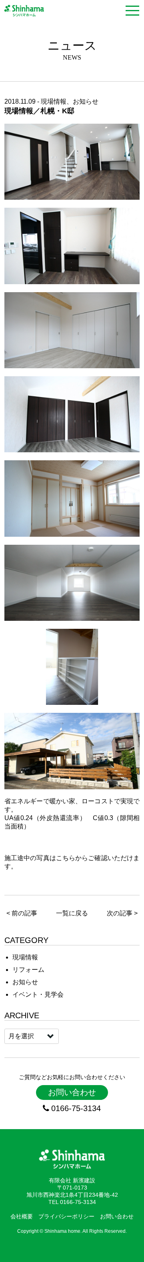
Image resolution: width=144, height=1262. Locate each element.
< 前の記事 (21, 913)
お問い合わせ (72, 1092)
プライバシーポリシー (66, 1216)
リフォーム (28, 969)
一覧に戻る (72, 913)
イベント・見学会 (38, 994)
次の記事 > (122, 913)
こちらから (72, 858)
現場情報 (53, 101)
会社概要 (21, 1216)
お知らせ (85, 101)
